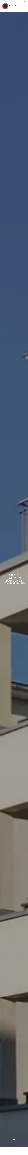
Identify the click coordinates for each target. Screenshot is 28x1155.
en (24, 1)
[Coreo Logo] (9, 6)
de (22, 1)
